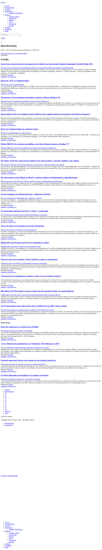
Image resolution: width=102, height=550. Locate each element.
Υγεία (10, 22)
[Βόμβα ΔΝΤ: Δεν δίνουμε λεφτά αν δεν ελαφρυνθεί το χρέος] (21, 246)
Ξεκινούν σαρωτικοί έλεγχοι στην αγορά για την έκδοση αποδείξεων (28, 360)
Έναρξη (7, 390)
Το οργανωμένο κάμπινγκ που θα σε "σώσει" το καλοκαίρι (24, 211)
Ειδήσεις (7, 15)
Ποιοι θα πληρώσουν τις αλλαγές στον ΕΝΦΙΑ (20, 327)
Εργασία (7, 27)
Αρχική (7, 6)
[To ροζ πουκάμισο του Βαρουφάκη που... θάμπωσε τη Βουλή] (21, 198)
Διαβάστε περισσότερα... (9, 77)
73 (5, 399)
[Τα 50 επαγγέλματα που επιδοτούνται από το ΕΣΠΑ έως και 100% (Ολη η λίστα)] (27, 310)
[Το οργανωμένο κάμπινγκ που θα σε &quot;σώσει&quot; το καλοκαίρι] (24, 215)
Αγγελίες (7, 9)
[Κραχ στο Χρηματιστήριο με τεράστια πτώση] (16, 133)
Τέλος (7, 413)
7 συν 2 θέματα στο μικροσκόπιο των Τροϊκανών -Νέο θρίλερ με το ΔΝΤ (30, 344)
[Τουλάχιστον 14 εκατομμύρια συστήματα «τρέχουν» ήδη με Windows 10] (25, 101)
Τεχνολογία (12, 24)
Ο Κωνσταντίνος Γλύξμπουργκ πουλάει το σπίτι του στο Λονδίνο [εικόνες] (31, 276)
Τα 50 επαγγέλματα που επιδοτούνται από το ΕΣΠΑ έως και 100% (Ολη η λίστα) (34, 306)
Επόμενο (7, 411)
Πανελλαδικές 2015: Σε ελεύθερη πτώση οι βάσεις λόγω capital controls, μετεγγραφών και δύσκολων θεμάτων (45, 114)
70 (5, 393)
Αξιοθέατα (8, 29)
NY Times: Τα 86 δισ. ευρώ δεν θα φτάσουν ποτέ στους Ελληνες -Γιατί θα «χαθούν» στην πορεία (40, 161)
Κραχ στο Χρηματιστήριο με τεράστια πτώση (19, 129)
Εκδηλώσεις (9, 11)
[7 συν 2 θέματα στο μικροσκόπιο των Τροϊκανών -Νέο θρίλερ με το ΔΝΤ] (25, 347)
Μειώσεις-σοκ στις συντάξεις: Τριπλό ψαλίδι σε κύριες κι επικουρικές (29, 259)
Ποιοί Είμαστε (9, 423)
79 (5, 409)
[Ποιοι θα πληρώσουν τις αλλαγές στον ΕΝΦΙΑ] (16, 331)
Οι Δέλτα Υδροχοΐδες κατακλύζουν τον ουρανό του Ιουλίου (24, 375)
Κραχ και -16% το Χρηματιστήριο (15, 81)
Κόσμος (11, 20)
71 (5, 395)
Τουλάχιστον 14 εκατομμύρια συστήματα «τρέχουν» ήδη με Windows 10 (30, 97)
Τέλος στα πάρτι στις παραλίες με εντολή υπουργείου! (22, 226)
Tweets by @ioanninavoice (9, 476)
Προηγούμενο (9, 391)
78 (5, 408)
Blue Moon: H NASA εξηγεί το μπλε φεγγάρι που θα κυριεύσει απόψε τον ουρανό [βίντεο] (37, 291)
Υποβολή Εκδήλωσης (16, 13)
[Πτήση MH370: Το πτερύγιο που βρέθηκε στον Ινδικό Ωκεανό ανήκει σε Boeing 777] (29, 148)
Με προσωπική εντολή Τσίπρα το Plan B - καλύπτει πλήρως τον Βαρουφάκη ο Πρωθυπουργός (39, 177)
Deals (6, 31)
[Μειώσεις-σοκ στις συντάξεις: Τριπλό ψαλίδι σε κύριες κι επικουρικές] (24, 263)
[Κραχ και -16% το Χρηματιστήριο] (12, 84)
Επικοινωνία (9, 425)
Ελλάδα (11, 25)
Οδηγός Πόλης (9, 7)
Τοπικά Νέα (12, 18)
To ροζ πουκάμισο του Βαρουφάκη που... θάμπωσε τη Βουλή (25, 194)
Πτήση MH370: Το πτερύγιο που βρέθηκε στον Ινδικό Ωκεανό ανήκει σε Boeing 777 (35, 144)
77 (5, 406)
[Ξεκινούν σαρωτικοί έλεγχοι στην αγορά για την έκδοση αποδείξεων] (23, 364)
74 (5, 400)
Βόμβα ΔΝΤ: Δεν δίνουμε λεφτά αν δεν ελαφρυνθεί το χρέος (25, 243)
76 (5, 404)
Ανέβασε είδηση (14, 16)
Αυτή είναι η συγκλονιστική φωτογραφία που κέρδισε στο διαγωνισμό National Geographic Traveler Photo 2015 (47, 64)
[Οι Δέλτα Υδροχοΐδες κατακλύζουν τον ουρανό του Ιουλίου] (20, 379)
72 (5, 397)
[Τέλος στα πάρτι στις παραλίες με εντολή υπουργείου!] (19, 230)
